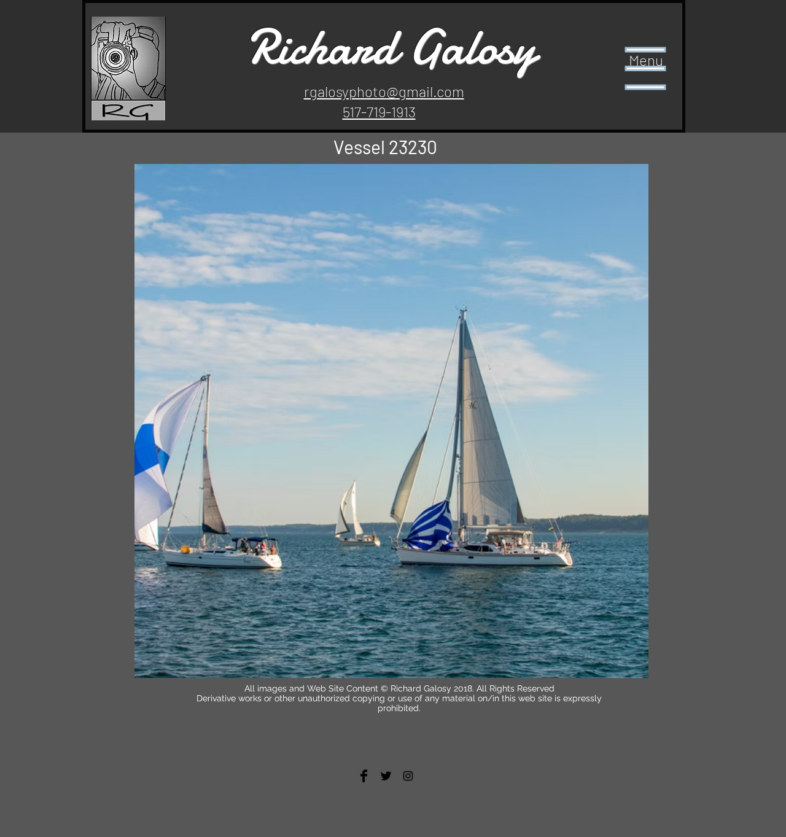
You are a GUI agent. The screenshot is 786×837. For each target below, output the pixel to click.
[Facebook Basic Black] (363, 775)
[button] (645, 68)
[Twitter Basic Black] (385, 775)
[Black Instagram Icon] (408, 775)
